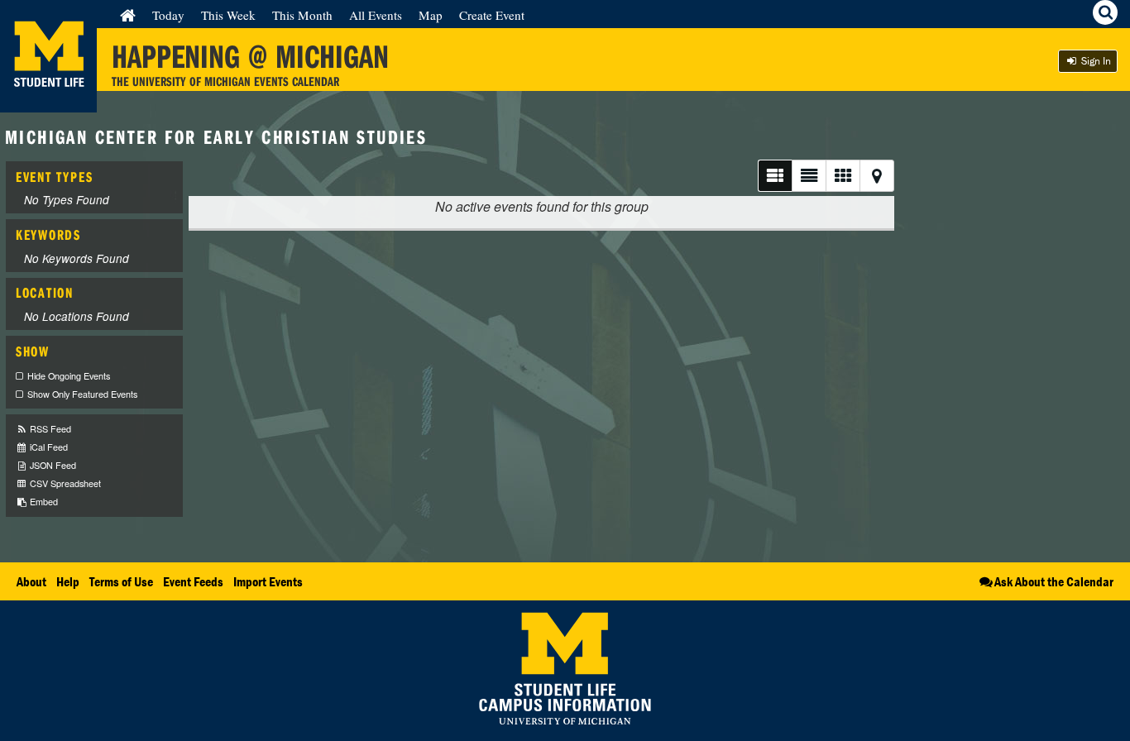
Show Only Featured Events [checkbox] (82, 394)
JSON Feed (51, 465)
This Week (228, 15)
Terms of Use (121, 581)
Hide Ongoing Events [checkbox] (68, 376)
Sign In (1095, 61)
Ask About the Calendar (1053, 581)
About (31, 581)
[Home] (128, 15)
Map (431, 15)
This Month (302, 15)
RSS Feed (49, 429)
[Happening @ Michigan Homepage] (48, 102)
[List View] (775, 176)
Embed (42, 501)
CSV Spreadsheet (64, 483)
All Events (375, 15)
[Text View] (809, 176)
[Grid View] (842, 176)
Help (67, 581)
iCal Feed (47, 447)
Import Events (268, 581)
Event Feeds (193, 581)
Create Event (491, 15)
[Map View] (876, 176)
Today (168, 15)
